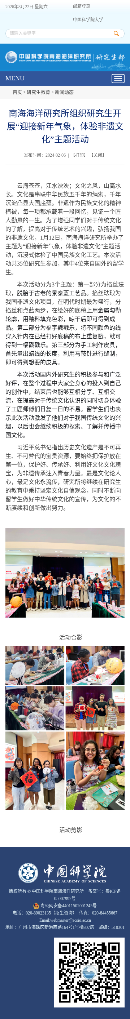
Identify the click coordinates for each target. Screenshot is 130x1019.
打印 (79, 155)
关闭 (98, 155)
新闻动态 (64, 92)
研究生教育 (38, 92)
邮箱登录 (81, 6)
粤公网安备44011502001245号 (68, 905)
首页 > (20, 92)
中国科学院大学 (88, 20)
